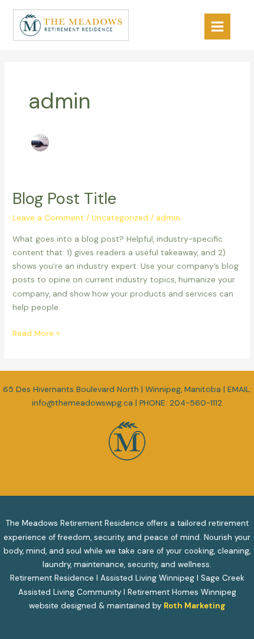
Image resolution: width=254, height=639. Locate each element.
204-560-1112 (196, 402)
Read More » (36, 332)
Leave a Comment (48, 217)
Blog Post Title (64, 198)
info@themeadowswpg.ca (82, 402)
